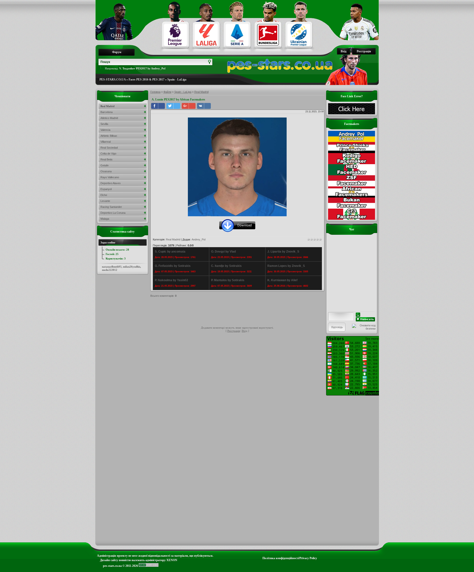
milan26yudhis (131, 266)
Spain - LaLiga (176, 79)
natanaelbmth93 (111, 266)
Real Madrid (201, 91)
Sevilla (104, 123)
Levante (105, 200)
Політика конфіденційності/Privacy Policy (289, 558)
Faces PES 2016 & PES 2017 (146, 79)
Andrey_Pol (198, 239)
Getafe (104, 165)
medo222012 (109, 269)
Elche (103, 195)
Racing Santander (111, 206)
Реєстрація (364, 51)
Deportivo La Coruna (112, 212)
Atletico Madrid (109, 118)
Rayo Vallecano (109, 177)
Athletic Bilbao (108, 135)
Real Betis (106, 159)
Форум (116, 52)
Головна (155, 91)
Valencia (105, 129)
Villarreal (105, 141)
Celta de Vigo (108, 153)
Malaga (104, 218)
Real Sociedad (109, 147)
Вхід (343, 51)
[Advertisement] (240, 312)
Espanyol (106, 189)
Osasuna (106, 171)
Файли (167, 91)
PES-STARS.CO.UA (112, 79)
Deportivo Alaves (110, 183)
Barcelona (106, 112)
